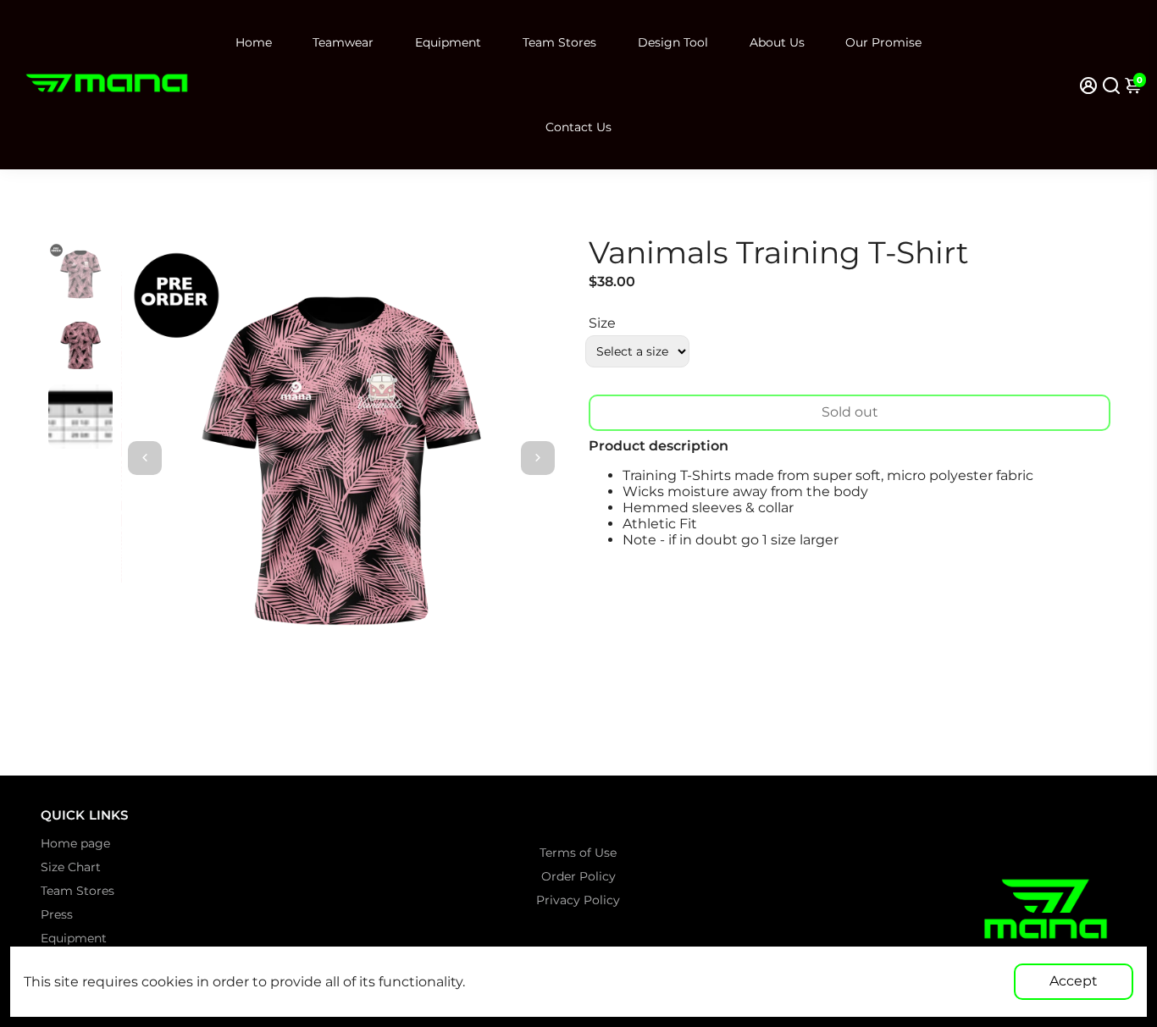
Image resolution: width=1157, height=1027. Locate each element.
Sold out (850, 412)
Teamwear (343, 42)
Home (253, 42)
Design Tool (673, 42)
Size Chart (71, 867)
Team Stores (559, 42)
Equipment (448, 42)
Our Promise (883, 42)
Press (57, 914)
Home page (75, 843)
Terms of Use (578, 852)
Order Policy (578, 876)
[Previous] (145, 458)
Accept (1073, 981)
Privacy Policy (578, 900)
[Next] (538, 458)
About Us (777, 42)
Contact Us (578, 127)
